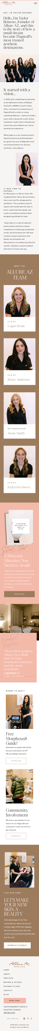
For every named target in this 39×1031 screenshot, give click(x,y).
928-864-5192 (9, 1013)
